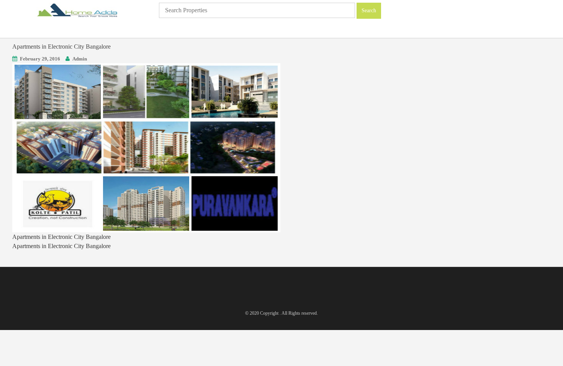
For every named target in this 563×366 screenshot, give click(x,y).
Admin (79, 59)
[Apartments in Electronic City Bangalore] (146, 147)
